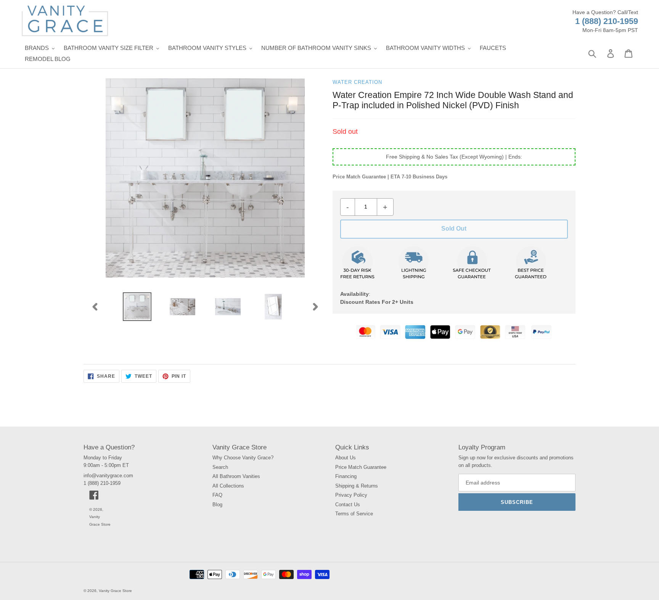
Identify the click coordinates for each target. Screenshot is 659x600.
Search (220, 467)
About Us (345, 457)
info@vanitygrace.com (108, 475)
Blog (217, 504)
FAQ (217, 495)
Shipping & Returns (356, 486)
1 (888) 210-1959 (606, 21)
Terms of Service (354, 514)
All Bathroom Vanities (236, 476)
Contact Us (347, 504)
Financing (346, 476)
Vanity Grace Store (115, 591)
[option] (137, 306)
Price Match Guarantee (360, 467)
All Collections (228, 486)
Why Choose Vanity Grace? (242, 457)
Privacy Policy (351, 495)
